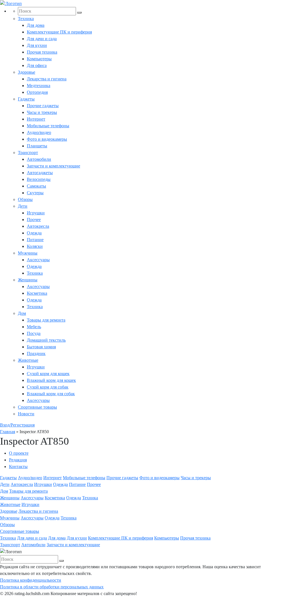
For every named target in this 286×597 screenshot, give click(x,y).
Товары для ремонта (46, 320)
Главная (7, 431)
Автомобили (39, 159)
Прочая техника (42, 52)
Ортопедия (37, 92)
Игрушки (36, 212)
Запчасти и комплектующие (53, 166)
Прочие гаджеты (43, 105)
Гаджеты (26, 99)
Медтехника (38, 85)
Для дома (35, 25)
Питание (35, 239)
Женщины (27, 279)
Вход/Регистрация (17, 425)
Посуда (33, 333)
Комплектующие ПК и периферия (59, 32)
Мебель (34, 326)
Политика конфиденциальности (30, 580)
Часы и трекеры (42, 112)
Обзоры (25, 199)
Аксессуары (38, 259)
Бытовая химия (41, 346)
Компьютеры (39, 58)
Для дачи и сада (42, 38)
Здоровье (26, 72)
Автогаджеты (40, 172)
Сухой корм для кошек (48, 373)
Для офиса (37, 65)
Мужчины (27, 253)
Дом (22, 313)
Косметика (37, 293)
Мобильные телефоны (48, 125)
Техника (26, 18)
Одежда (34, 233)
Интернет (36, 119)
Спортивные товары (37, 407)
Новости (26, 413)
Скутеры (35, 192)
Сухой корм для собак (47, 387)
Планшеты (37, 145)
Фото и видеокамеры (47, 139)
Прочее (34, 219)
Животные (28, 360)
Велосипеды (39, 179)
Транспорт (28, 152)
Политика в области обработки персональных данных (52, 586)
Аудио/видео (39, 132)
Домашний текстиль (46, 340)
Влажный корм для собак (51, 393)
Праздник (36, 353)
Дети (22, 206)
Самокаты (36, 186)
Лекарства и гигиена (46, 78)
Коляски (35, 246)
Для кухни (37, 45)
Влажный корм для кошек (51, 380)
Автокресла (38, 226)
